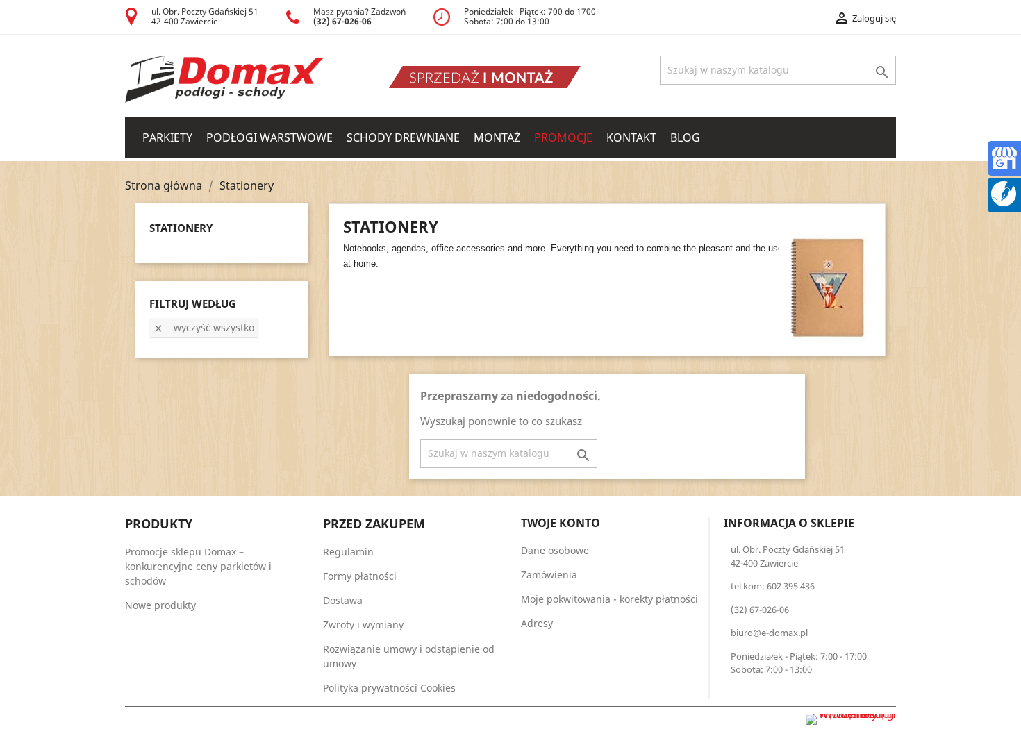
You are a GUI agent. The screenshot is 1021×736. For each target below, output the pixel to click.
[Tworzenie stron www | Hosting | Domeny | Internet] (851, 719)
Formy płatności (360, 576)
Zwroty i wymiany (363, 624)
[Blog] (1003, 192)
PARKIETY (167, 137)
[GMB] (1004, 156)
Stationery (181, 228)
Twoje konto (560, 522)
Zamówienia (549, 574)
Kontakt (631, 137)
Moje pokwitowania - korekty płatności (609, 598)
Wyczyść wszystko (203, 327)
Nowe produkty (160, 605)
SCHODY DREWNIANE (403, 137)
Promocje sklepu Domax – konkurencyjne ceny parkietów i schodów (198, 566)
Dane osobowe (555, 550)
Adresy (537, 623)
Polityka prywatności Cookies (389, 687)
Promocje (563, 137)
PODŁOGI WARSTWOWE (269, 137)
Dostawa (343, 600)
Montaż (497, 137)
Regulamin (348, 551)
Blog (685, 137)
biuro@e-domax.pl (769, 632)
